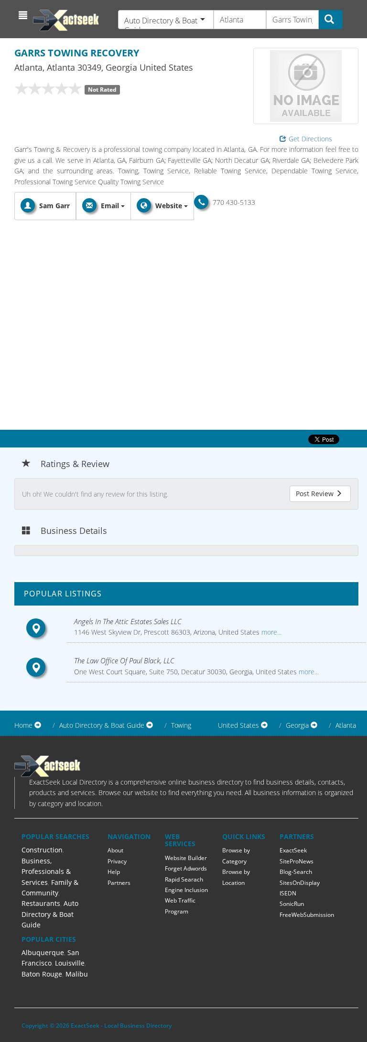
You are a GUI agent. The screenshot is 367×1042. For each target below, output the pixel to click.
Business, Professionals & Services (46, 871)
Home (23, 725)
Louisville (70, 963)
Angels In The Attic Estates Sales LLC (128, 621)
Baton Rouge (42, 973)
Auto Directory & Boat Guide (50, 914)
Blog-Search (296, 872)
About (115, 850)
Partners (119, 883)
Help (114, 872)
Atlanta (345, 725)
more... (270, 632)
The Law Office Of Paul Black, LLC (124, 660)
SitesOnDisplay (300, 883)
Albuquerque (43, 952)
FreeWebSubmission (307, 915)
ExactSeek (293, 850)
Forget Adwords (186, 868)
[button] (24, 15)
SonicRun (292, 904)
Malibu (76, 973)
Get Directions (310, 138)
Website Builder (186, 858)
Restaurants (41, 903)
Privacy (117, 861)
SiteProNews (296, 861)
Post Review (315, 493)
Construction (42, 849)
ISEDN (288, 893)
